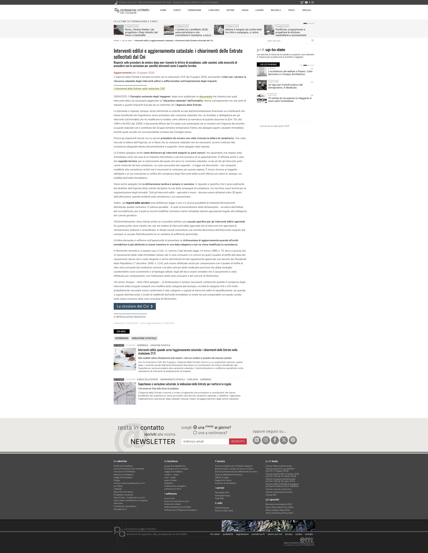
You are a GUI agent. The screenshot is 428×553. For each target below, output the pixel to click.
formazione (194, 10)
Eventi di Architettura (123, 466)
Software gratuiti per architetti (177, 507)
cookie (298, 534)
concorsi (213, 10)
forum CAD (169, 498)
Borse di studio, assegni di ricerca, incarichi (234, 468)
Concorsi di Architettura (124, 471)
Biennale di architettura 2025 (279, 504)
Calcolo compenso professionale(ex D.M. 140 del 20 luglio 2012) (280, 480)
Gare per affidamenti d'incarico (228, 474)
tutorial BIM (271, 495)
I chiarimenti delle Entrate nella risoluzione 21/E (139, 88)
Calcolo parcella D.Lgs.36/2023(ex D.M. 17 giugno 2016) (280, 469)
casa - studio (170, 477)
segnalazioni (242, 534)
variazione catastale (144, 338)
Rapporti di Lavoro (223, 480)
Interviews (118, 503)
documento (205, 96)
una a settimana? (212, 433)
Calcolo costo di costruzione (278, 489)
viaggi (245, 10)
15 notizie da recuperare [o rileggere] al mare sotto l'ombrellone (289, 99)
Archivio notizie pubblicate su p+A (129, 483)
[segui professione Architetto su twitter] (284, 440)
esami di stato (170, 480)
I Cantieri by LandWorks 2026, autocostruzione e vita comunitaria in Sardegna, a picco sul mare (193, 33)
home (163, 10)
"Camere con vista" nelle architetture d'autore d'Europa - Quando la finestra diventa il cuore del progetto (168, 2)
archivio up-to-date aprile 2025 (274, 126)
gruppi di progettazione (174, 466)
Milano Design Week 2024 (277, 510)
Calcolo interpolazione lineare (279, 492)
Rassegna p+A (120, 509)
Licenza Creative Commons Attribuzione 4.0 (294, 542)
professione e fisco (172, 489)
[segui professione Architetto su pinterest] (293, 440)
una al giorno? (214, 427)
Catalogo (118, 489)
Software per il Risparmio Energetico (180, 510)
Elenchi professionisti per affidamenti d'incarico (236, 471)
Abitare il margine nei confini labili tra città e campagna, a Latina (243, 31)
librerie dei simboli (172, 504)
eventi (177, 10)
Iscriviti (238, 441)
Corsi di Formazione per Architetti (129, 468)
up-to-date (128, 13)
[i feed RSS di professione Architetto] (257, 440)
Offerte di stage (222, 477)
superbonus (122, 338)
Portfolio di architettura (225, 483)
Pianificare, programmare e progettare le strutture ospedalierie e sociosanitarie (291, 32)
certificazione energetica (175, 486)
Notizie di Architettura (123, 474)
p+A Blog (118, 486)
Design (117, 480)
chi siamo (215, 534)
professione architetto (132, 9)
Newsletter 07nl (222, 492)
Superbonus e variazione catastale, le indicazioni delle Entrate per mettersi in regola (184, 384)
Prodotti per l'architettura (125, 506)
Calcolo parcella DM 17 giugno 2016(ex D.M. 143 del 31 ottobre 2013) (282, 475)
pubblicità (228, 534)
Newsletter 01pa (222, 495)
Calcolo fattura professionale (279, 466)
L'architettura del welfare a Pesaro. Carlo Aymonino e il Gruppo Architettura (290, 73)
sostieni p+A (258, 534)
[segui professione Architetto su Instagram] (266, 440)
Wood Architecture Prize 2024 (279, 513)
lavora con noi (275, 534)
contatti (309, 534)
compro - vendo (171, 474)
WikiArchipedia (222, 507)
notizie (230, 10)
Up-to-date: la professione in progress (131, 500)
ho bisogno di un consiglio (176, 468)
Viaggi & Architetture (123, 477)
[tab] (305, 23)
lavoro (259, 10)
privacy (288, 534)
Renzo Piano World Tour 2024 (279, 507)
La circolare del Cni (133, 306)
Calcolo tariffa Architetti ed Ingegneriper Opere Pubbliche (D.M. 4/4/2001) (282, 485)
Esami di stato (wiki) (224, 510)
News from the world (123, 492)
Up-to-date (119, 345)
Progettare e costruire (123, 494)
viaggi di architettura (173, 471)
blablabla (168, 483)
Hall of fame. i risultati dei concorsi (129, 497)
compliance (192, 379)
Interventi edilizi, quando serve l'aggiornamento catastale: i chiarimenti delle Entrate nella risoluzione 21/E (187, 352)
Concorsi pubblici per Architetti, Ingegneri (233, 466)
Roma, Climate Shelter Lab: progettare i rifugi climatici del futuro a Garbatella (141, 32)
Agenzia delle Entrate (147, 379)
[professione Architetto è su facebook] (275, 440)
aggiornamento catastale (172, 379)
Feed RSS (219, 498)
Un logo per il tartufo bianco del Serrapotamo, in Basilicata (285, 86)
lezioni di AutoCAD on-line (176, 501)
